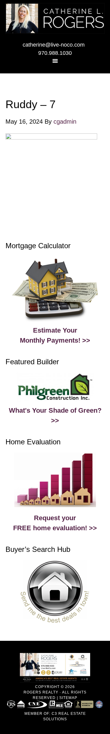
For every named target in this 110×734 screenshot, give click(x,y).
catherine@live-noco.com (54, 45)
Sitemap (68, 698)
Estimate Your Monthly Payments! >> (55, 335)
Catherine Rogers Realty (55, 19)
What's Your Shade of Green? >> (55, 415)
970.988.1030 (55, 53)
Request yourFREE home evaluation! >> (55, 523)
